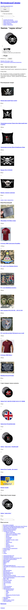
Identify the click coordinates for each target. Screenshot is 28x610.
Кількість (3, 58)
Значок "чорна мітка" (8, 24)
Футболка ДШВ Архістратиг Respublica (10, 243)
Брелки (7, 536)
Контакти (11, 6)
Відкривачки (9, 537)
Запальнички (9, 542)
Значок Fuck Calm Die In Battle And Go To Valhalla (13, 401)
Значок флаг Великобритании (8, 423)
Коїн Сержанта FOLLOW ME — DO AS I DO (12, 310)
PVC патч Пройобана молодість (8, 287)
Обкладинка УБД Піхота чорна (8, 220)
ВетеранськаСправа (10, 2)
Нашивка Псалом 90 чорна (7, 375)
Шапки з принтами (10, 532)
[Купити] (1, 152)
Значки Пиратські (7, 23)
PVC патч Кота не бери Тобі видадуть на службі (12, 333)
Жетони (8, 541)
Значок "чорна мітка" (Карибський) (9, 446)
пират (5, 200)
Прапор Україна (4, 487)
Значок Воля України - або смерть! (9, 469)
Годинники (8, 538)
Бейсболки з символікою (11, 534)
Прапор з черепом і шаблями (8, 192)
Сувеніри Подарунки (8, 19)
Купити (10, 58)
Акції (2, 6)
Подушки (8, 547)
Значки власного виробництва (10, 22)
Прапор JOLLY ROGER (6, 170)
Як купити (5, 6)
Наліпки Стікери (10, 545)
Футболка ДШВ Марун (6, 355)
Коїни (7, 543)
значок (2, 200)
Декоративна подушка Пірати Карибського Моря (13, 147)
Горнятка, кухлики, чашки (12, 539)
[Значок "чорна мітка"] (11, 46)
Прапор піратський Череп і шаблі (9, 100)
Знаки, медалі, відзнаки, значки (10, 21)
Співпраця (3, 607)
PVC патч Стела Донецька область (9, 266)
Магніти (8, 544)
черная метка (10, 200)
